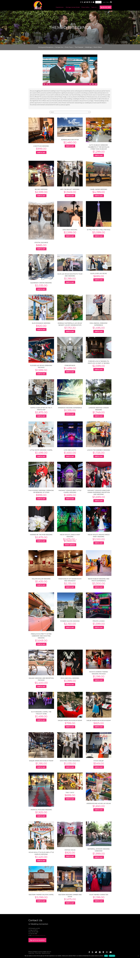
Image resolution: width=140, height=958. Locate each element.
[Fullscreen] (95, 84)
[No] (138, 956)
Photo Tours (69, 47)
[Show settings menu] (93, 84)
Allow (106, 955)
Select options (70, 545)
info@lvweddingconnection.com (38, 935)
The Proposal (79, 47)
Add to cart (41, 152)
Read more (112, 955)
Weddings (88, 47)
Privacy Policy (38, 953)
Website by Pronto (46, 953)
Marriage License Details (73, 7)
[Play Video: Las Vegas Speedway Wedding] (70, 69)
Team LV (93, 7)
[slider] (68, 84)
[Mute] (90, 84)
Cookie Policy (31, 953)
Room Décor (98, 47)
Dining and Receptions (45, 47)
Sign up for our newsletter (37, 940)
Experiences (59, 7)
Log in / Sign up (106, 2)
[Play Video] (44, 84)
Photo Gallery (85, 7)
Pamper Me (59, 47)
